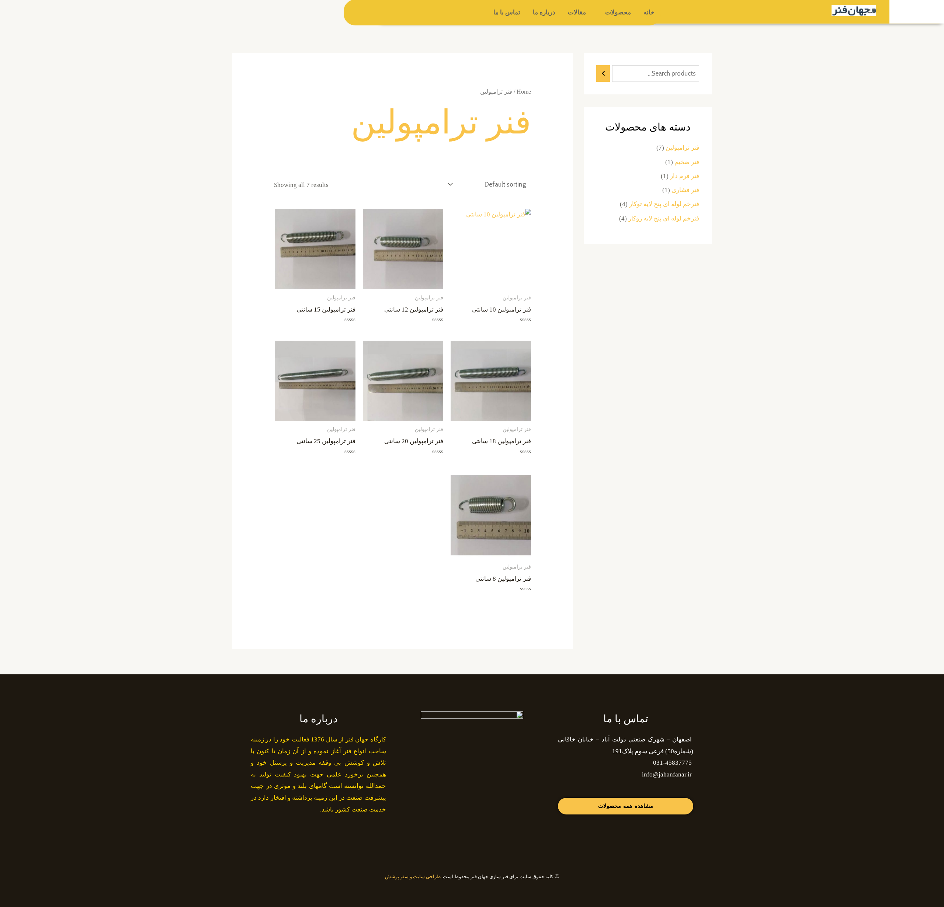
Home (524, 91)
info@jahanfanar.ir (667, 774)
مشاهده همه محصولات (625, 806)
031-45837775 (672, 762)
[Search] (603, 73)
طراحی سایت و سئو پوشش (413, 876)
